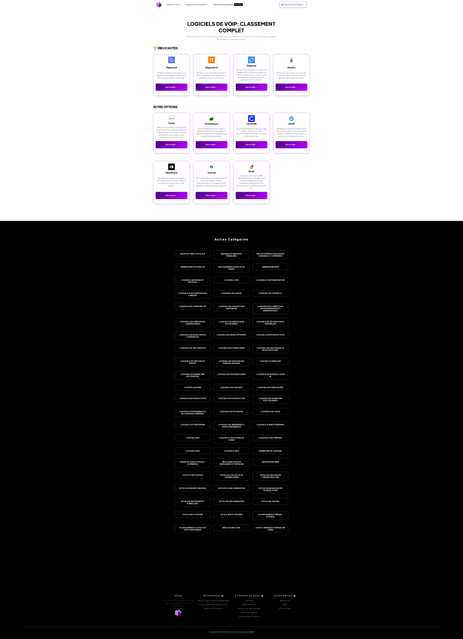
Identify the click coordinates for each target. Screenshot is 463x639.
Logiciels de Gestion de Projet (192, 362)
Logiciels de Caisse (231, 293)
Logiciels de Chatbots (270, 293)
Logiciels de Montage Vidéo (231, 374)
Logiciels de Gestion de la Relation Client (270, 349)
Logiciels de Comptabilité (192, 306)
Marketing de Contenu (270, 451)
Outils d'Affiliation (192, 475)
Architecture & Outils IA (192, 254)
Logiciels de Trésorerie (192, 425)
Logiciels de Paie (192, 387)
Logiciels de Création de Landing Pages (192, 323)
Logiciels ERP (193, 438)
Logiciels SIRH (231, 451)
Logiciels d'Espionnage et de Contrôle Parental (192, 412)
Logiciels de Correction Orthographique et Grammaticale (270, 308)
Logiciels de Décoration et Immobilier (270, 323)
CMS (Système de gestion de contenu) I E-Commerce (270, 255)
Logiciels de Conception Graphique (231, 307)
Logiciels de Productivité (192, 398)
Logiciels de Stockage (231, 411)
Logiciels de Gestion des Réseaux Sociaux (231, 362)
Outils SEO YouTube (192, 514)
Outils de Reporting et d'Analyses (192, 502)
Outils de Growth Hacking (192, 488)
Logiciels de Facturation (193, 348)
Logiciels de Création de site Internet (231, 323)
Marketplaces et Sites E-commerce (192, 463)
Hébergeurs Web (270, 267)
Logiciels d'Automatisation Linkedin (192, 294)
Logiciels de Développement (231, 335)
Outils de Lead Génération (231, 488)
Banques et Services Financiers (231, 255)
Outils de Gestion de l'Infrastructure (270, 476)
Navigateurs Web (270, 462)
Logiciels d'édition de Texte (270, 335)
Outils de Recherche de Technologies (270, 489)
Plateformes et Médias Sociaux (270, 515)
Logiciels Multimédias (270, 438)
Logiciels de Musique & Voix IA (270, 375)
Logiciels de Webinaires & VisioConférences (231, 426)
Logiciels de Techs (270, 411)
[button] (174, 4)
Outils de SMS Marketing (231, 501)
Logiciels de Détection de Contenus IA (192, 336)
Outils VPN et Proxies (231, 514)
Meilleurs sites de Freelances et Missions (231, 463)
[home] (159, 4)
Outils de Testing (270, 501)
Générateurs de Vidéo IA (192, 267)
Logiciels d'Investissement (270, 425)
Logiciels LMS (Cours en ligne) (231, 439)
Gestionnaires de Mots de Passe (231, 268)
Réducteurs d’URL (231, 527)
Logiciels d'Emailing (270, 361)
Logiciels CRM (231, 280)
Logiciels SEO (192, 451)
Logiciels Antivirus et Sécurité (192, 281)
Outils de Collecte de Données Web (231, 476)
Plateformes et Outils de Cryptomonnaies (192, 528)
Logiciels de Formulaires (231, 348)
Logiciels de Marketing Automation (193, 375)
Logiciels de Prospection (231, 398)
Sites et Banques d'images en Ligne (270, 528)
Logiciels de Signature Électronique (270, 399)
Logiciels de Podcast (231, 387)
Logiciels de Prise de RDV (270, 387)
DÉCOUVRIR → (171, 87)
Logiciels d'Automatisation (270, 280)
